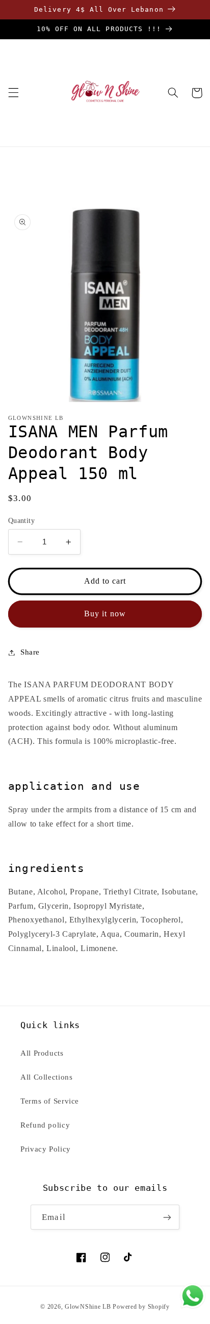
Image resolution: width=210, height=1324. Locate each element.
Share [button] (30, 652)
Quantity (21, 520)
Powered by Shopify (141, 1307)
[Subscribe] (166, 1217)
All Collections (46, 1077)
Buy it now (105, 613)
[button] (13, 93)
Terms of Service (49, 1101)
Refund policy (45, 1125)
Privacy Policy (45, 1149)
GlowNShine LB (88, 1307)
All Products (42, 1053)
